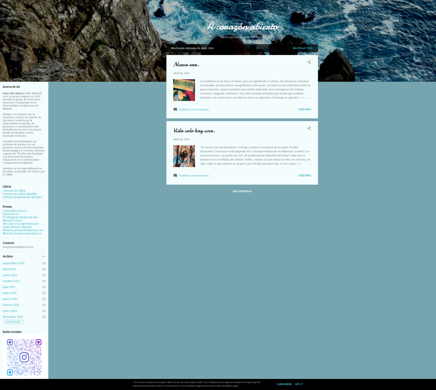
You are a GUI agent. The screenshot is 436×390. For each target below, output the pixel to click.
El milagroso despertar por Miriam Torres (20, 219)
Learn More (284, 384)
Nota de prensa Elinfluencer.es (23, 230)
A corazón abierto (242, 26)
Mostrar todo (303, 48)
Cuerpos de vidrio (14, 190)
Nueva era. (186, 64)
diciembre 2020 (13, 316)
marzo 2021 (10, 299)
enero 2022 (10, 275)
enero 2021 (10, 311)
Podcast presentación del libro (22, 197)
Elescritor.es (11, 214)
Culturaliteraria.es (15, 210)
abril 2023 (9, 269)
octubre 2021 (11, 281)
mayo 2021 (10, 293)
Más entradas (242, 191)
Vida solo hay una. (194, 130)
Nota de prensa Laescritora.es (22, 233)
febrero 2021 (11, 305)
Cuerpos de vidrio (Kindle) (20, 194)
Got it (299, 384)
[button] (309, 62)
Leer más (305, 109)
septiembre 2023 (14, 263)
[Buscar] (316, 9)
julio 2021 (9, 287)
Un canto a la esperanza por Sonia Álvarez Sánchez (21, 225)
